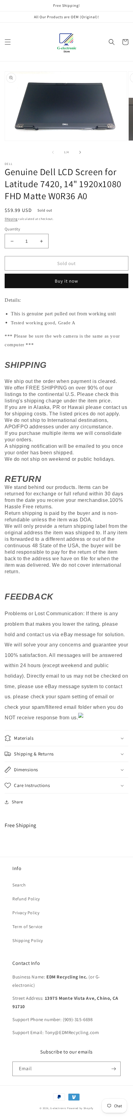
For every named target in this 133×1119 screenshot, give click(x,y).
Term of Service (27, 926)
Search (19, 885)
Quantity (12, 229)
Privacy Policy (25, 912)
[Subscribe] (113, 1069)
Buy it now (66, 281)
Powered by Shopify (80, 1108)
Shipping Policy (27, 940)
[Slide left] (53, 152)
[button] (8, 42)
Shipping (11, 219)
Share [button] (17, 802)
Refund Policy (26, 899)
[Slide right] (80, 152)
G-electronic (58, 1108)
